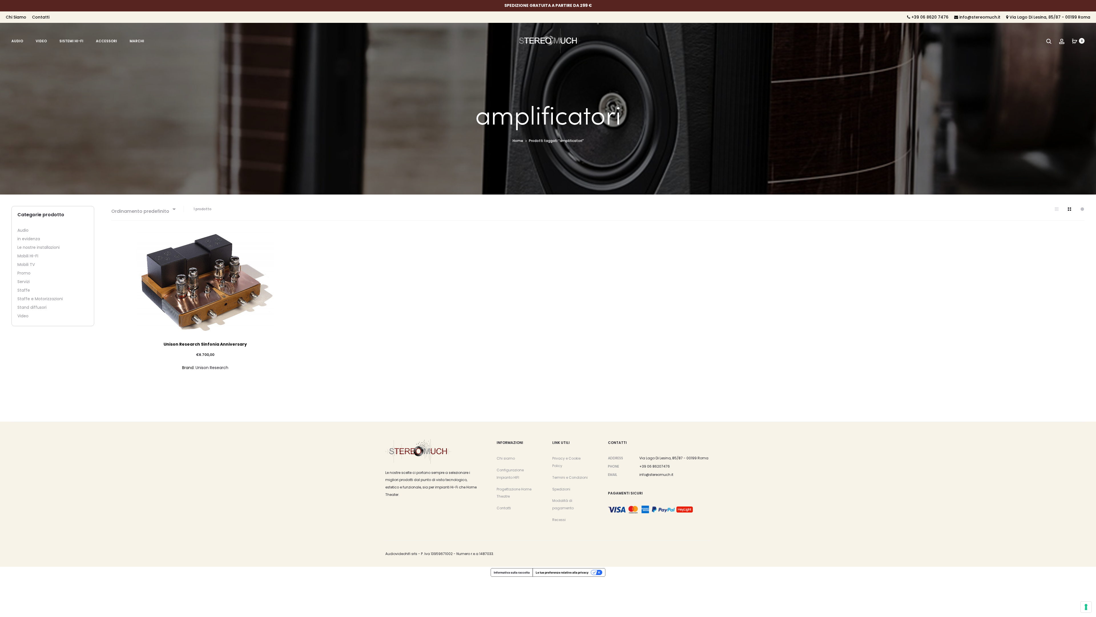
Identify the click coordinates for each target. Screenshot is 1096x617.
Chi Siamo (16, 17)
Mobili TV (26, 264)
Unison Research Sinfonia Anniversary (205, 344)
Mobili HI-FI (27, 256)
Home (518, 140)
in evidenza (28, 239)
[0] (1074, 41)
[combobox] (143, 209)
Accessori (106, 41)
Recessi (559, 519)
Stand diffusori (32, 307)
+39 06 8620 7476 (929, 17)
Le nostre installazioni (38, 247)
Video (41, 41)
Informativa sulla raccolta (512, 572)
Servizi (23, 282)
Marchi (137, 41)
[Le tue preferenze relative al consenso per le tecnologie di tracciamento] (1086, 607)
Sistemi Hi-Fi (71, 41)
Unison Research (212, 367)
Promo (24, 273)
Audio (17, 41)
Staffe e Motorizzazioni (40, 299)
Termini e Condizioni (570, 477)
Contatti (40, 17)
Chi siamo (506, 458)
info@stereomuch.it (979, 17)
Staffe (23, 290)
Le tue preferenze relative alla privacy (562, 572)
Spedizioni (561, 489)
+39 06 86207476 (654, 466)
